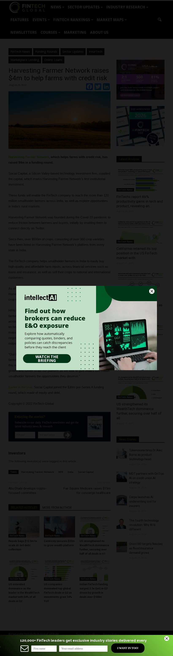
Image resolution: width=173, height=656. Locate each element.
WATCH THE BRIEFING (46, 358)
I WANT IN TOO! (127, 648)
